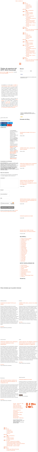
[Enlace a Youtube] (29, 407)
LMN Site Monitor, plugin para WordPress (14, 442)
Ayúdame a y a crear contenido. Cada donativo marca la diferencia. (27, 113)
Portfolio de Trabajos (29, 12)
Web (1, 198)
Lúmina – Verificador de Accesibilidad (13, 441)
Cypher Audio (7, 102)
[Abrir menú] (20, 64)
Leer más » (2, 326)
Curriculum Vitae (29, 36)
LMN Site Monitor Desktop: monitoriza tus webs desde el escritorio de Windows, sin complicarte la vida (28, 200)
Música (25, 27)
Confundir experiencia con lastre (26, 215)
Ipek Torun (8, 101)
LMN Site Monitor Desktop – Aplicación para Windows (16, 443)
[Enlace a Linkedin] (32, 404)
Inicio (25, 2)
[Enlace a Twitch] (27, 407)
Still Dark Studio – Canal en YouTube (13, 445)
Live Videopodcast (30, 10)
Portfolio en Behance (29, 13)
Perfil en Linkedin (29, 37)
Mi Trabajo (26, 11)
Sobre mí (25, 3)
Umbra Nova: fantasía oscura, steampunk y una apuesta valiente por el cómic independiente (28, 165)
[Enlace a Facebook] (29, 404)
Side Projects (26, 45)
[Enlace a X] (27, 404)
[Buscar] (31, 71)
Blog (25, 9)
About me (27, 8)
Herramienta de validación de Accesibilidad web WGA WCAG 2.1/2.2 (28, 77)
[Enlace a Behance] (34, 404)
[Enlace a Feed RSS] (32, 407)
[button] (3, 123)
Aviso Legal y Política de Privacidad (32, 29)
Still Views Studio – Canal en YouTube (13, 444)
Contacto (25, 28)
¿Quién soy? (28, 4)
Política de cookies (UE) (30, 30)
